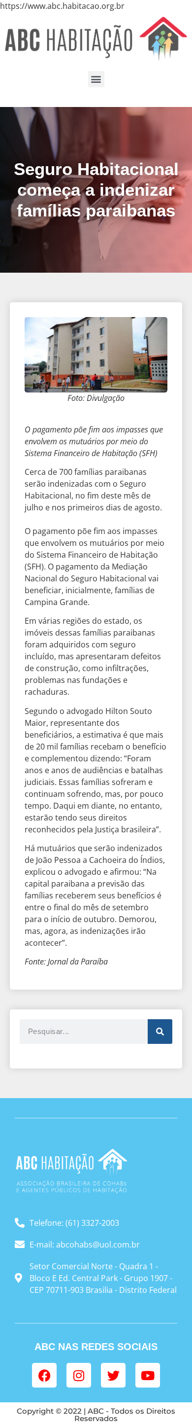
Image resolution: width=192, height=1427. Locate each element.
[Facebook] (44, 1375)
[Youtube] (147, 1375)
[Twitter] (113, 1375)
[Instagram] (78, 1375)
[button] (96, 79)
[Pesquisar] (160, 1031)
